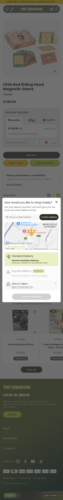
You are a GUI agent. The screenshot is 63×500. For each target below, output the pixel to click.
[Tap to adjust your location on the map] (31, 236)
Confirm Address (49, 217)
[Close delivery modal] (56, 202)
